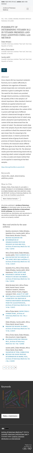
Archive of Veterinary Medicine (11, 432)
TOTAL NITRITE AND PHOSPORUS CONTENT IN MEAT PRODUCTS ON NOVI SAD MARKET (17, 274)
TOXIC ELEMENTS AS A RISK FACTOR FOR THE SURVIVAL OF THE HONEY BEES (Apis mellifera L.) (18, 257)
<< (4, 367)
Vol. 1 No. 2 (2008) (6, 19)
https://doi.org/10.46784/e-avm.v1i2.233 (12, 167)
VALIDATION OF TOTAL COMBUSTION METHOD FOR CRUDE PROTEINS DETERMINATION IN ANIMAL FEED (17, 354)
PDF (4, 70)
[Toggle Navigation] (27, 9)
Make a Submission (10, 416)
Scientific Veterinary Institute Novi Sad (14, 434)
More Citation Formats (10, 199)
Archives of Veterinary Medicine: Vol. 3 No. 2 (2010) (16, 316)
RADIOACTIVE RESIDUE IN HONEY (17, 326)
